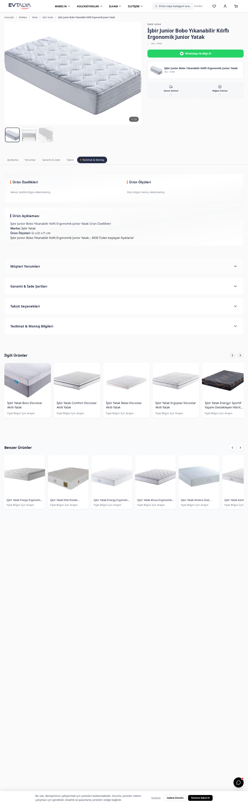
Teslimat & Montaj (93, 160)
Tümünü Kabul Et (200, 797)
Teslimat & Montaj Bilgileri (31, 326)
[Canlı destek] (238, 782)
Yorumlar (30, 160)
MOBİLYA (61, 6)
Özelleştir (156, 797)
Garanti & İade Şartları (28, 286)
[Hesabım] (225, 6)
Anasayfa (9, 17)
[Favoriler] (214, 6)
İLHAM (113, 6)
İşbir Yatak (47, 17)
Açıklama (12, 160)
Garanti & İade (51, 160)
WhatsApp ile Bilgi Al (196, 53)
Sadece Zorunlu (175, 797)
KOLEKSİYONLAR (88, 6)
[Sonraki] (240, 355)
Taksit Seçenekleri (25, 306)
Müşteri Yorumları (25, 266)
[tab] (12, 135)
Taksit (70, 160)
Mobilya (23, 17)
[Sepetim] (236, 6)
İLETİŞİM (133, 6)
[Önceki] (232, 355)
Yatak (34, 17)
